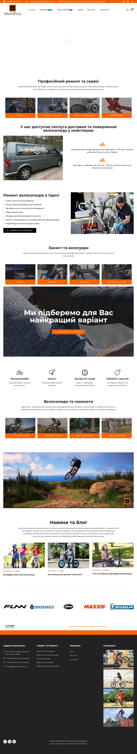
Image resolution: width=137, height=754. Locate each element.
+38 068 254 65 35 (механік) (17, 662)
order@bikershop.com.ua (16, 666)
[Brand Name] (15, 606)
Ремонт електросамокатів (48, 655)
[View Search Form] (127, 10)
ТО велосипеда (43, 659)
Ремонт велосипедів (45, 651)
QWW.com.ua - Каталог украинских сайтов (87, 626)
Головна (32, 10)
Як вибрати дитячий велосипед (19, 575)
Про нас (73, 655)
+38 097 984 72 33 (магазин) (18, 658)
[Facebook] (123, 1)
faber (17, 571)
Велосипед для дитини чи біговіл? (65, 574)
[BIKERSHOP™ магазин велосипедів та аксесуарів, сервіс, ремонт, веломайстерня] (13, 10)
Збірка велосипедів (45, 662)
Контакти (104, 10)
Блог (72, 651)
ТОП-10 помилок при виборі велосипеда (112, 574)
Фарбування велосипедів (48, 666)
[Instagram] (127, 1)
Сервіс (80, 10)
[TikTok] (132, 1)
